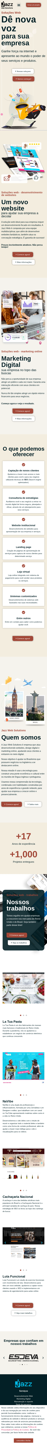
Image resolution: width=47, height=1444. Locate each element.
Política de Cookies (21, 1430)
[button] (19, 5)
